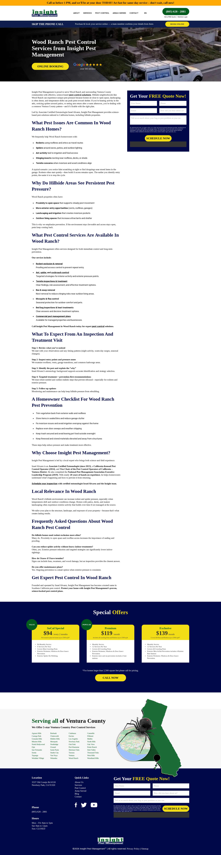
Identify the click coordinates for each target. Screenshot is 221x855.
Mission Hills (36, 742)
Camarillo (90, 733)
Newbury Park (74, 742)
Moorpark (54, 742)
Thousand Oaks (93, 753)
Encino (71, 736)
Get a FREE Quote (170, 17)
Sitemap (144, 848)
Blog (77, 793)
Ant (37, 272)
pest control (98, 326)
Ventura (71, 755)
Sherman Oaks (74, 750)
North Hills (91, 742)
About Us (79, 782)
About (76, 13)
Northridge (54, 744)
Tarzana (71, 753)
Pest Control (102, 13)
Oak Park (72, 744)
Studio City (54, 753)
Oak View (91, 744)
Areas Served (119, 13)
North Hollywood (38, 744)
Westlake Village (38, 758)
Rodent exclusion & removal (49, 264)
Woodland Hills (93, 758)
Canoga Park (36, 736)
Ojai (33, 747)
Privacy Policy (133, 848)
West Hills (91, 755)
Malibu (89, 739)
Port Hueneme (74, 747)
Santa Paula (54, 750)
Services (87, 13)
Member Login (182, 17)
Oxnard (53, 747)
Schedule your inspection (44, 483)
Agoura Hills (36, 733)
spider (43, 272)
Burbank (53, 733)
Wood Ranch (73, 758)
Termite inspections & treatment (51, 281)
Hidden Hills (55, 739)
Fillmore (90, 736)
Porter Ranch (92, 747)
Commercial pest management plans (53, 316)
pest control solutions (80, 95)
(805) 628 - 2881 (176, 11)
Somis (34, 753)
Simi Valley (91, 750)
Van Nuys (54, 755)
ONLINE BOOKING (50, 66)
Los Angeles (73, 739)
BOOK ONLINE (177, 24)
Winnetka (53, 758)
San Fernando (37, 750)
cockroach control (60, 272)
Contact (133, 13)
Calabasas (72, 733)
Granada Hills (37, 739)
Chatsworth (54, 736)
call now (110, 677)
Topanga (35, 755)
